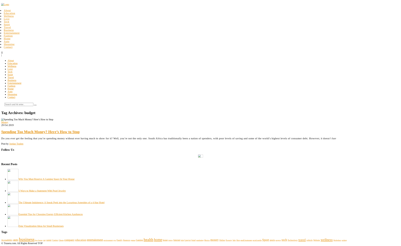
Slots (238, 240)
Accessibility (7, 240)
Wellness (9, 16)
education (80, 239)
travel (302, 239)
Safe (234, 240)
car (44, 240)
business (26, 239)
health (148, 239)
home (158, 240)
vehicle (309, 240)
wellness (327, 240)
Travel (7, 27)
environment (108, 240)
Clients (61, 240)
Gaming (139, 240)
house (165, 240)
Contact (8, 47)
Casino (55, 240)
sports (272, 240)
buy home (38, 240)
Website (316, 240)
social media (257, 240)
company (69, 239)
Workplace (337, 240)
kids (182, 240)
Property (229, 240)
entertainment (95, 239)
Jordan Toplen (16, 143)
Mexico (207, 240)
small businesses (246, 240)
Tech (6, 21)
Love (7, 19)
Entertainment (12, 33)
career (49, 240)
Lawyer (188, 240)
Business (9, 30)
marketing (200, 240)
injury (170, 240)
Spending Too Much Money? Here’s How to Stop (40, 132)
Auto (6, 41)
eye (114, 240)
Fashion (8, 35)
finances (126, 240)
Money (4, 122)
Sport (7, 24)
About (7, 10)
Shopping (9, 44)
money (214, 239)
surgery (278, 240)
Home (7, 38)
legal (193, 240)
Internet (176, 240)
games (133, 240)
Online (222, 240)
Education (9, 13)
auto (15, 239)
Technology (293, 240)
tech (284, 239)
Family (119, 240)
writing (344, 240)
